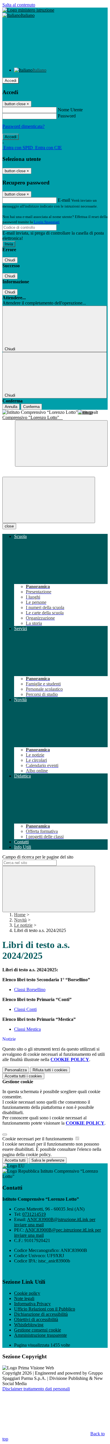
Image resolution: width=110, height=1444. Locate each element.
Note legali (24, 1298)
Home (20, 914)
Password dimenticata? (23, 126)
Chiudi (10, 260)
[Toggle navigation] (48, 500)
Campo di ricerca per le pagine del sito (37, 856)
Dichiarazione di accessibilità (41, 1314)
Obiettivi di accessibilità (36, 1319)
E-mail (64, 200)
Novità (20, 919)
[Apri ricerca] (61, 443)
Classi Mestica (27, 1029)
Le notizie (23, 925)
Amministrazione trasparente (40, 1335)
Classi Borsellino (29, 989)
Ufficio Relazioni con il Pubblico (44, 1308)
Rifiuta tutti (50, 1070)
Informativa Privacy (32, 1303)
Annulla (11, 406)
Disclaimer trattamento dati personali (36, 1388)
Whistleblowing (28, 1324)
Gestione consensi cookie (37, 1329)
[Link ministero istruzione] (28, 10)
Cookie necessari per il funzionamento (38, 1138)
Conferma (31, 406)
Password (67, 115)
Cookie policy (27, 1293)
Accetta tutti (23, 1076)
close (9, 526)
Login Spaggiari (47, 222)
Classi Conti (25, 1009)
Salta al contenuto (18, 4)
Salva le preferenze (47, 1160)
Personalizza (16, 1070)
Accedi (10, 80)
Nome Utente (70, 109)
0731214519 (34, 1214)
